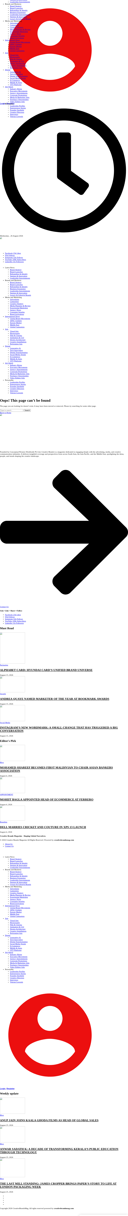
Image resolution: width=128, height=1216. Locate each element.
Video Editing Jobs (17, 967)
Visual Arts (14, 921)
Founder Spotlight (17, 976)
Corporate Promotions (18, 961)
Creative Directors (17, 978)
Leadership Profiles (17, 972)
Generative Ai (15, 938)
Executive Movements (18, 957)
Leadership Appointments (20, 867)
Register (11, 1088)
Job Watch (9, 952)
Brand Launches (16, 861)
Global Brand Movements (20, 908)
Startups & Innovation (18, 865)
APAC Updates (16, 910)
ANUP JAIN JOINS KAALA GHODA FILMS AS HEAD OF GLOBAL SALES (49, 1120)
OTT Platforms (16, 950)
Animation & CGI (17, 927)
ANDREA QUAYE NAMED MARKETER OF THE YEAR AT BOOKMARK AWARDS (54, 698)
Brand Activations (17, 904)
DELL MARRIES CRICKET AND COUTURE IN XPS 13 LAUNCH (43, 827)
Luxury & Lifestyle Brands (20, 884)
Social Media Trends (18, 944)
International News (12, 906)
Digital (7, 935)
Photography (15, 923)
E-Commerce (15, 946)
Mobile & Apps (16, 948)
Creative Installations (18, 931)
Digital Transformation (19, 942)
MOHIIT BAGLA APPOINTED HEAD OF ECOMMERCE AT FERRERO (46, 799)
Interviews (14, 980)
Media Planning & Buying (20, 895)
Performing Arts (16, 933)
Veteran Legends (16, 982)
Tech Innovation (16, 940)
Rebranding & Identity (19, 863)
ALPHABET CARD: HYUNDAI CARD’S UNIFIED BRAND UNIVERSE (46, 670)
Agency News (15, 899)
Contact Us (9, 846)
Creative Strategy (16, 893)
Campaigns (14, 891)
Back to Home (5, 413)
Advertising (14, 889)
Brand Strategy (16, 859)
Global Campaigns (17, 916)
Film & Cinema (16, 925)
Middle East (14, 914)
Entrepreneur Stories (18, 974)
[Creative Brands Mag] (64, 243)
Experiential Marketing (19, 897)
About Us (8, 844)
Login (3, 1088)
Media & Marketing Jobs (19, 963)
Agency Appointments (19, 959)
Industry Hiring (16, 955)
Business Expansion (18, 878)
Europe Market (16, 912)
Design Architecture (18, 929)
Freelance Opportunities (19, 965)
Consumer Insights (17, 901)
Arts (6, 918)
